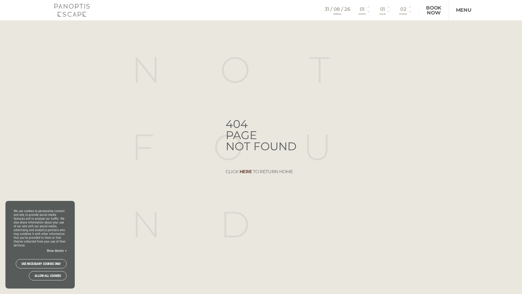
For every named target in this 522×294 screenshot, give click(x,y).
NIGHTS (362, 14)
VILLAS (382, 14)
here (246, 171)
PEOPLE (403, 14)
